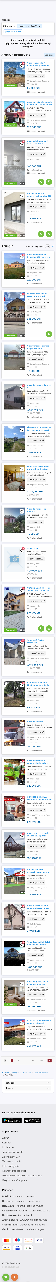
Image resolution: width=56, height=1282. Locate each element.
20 (47, 246)
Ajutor (5, 1137)
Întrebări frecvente (12, 1152)
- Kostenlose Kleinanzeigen (23, 1229)
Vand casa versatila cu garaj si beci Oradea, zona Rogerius (38, 469)
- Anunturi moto (17, 1215)
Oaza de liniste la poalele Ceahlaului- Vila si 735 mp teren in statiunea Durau (39, 104)
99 (33, 1060)
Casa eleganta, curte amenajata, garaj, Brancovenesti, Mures (37, 984)
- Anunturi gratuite (18, 1196)
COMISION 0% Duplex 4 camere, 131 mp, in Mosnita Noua (39, 1023)
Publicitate (8, 1147)
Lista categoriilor (11, 1166)
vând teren (32, 548)
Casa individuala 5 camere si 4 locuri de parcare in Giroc (37, 763)
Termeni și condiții (11, 1161)
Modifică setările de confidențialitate (22, 1175)
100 (41, 1060)
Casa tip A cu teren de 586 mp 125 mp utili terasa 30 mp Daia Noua (39, 835)
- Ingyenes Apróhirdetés (23, 1224)
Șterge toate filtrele (13, 31)
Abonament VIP (11, 1156)
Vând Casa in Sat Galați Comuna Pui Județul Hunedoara (38, 944)
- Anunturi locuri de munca (22, 1205)
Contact (6, 1142)
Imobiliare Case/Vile (28, 26)
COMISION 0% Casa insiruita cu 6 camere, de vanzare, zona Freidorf (39, 799)
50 (52, 246)
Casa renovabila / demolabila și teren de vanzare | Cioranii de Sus (39, 65)
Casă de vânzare (35, 721)
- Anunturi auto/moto (21, 1201)
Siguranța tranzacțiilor (14, 1170)
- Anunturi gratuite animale (25, 1219)
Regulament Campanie (14, 1180)
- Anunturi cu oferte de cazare (26, 1210)
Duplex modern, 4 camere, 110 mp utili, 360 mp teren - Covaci (39, 196)
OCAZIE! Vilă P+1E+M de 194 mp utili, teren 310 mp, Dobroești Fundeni (38, 590)
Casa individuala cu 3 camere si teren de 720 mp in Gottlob (38, 908)
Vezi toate (49, 55)
